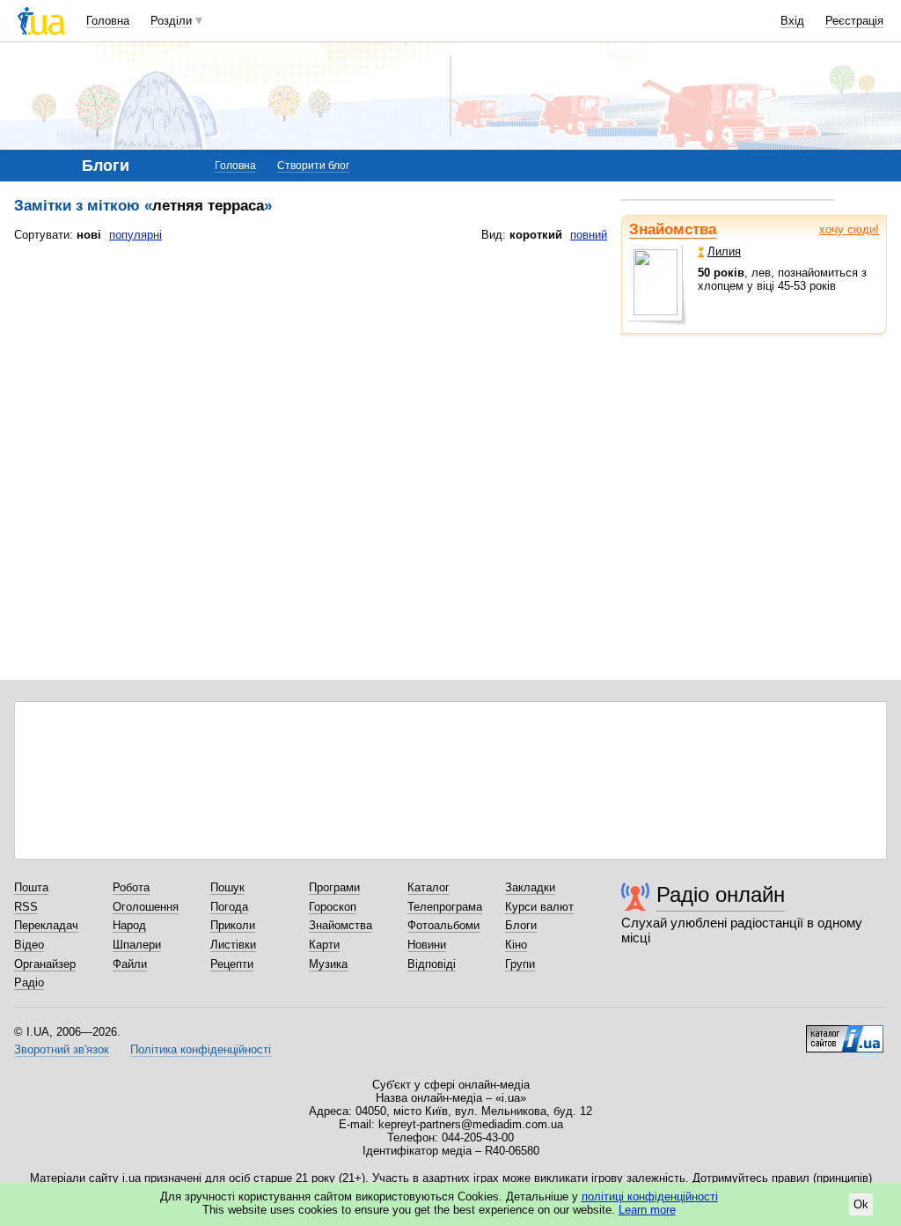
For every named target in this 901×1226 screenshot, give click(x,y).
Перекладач (46, 925)
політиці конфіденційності (650, 1196)
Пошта (31, 887)
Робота (131, 887)
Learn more (647, 1209)
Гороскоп (332, 906)
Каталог (428, 887)
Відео (29, 944)
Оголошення (146, 906)
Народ (129, 925)
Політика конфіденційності (200, 1049)
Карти (324, 944)
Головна (107, 20)
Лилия (724, 251)
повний (588, 234)
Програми (334, 887)
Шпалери (137, 944)
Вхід (792, 20)
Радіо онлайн (720, 894)
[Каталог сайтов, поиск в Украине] (844, 1032)
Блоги (521, 925)
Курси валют (539, 906)
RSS (26, 906)
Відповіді (431, 964)
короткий (535, 234)
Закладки (530, 887)
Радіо (29, 982)
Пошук (227, 887)
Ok (860, 1204)
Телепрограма (444, 906)
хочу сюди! (849, 229)
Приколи (232, 925)
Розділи (171, 20)
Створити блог (313, 165)
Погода (229, 906)
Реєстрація (854, 20)
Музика (328, 964)
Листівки (233, 944)
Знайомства (672, 229)
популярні (135, 234)
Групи (520, 964)
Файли (130, 964)
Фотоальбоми (443, 925)
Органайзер (45, 964)
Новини (426, 944)
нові (89, 234)
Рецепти (231, 964)
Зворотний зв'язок (61, 1049)
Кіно (516, 944)
